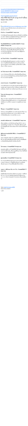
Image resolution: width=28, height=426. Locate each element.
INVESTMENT (17, 9)
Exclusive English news (6, 12)
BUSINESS (11, 9)
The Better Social (14, 11)
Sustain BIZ (4, 11)
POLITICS (6, 9)
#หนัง (10, 187)
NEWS (8, 11)
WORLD (22, 9)
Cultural (15, 16)
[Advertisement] (14, 252)
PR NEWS (14, 12)
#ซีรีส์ (13, 187)
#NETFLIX (6, 187)
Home (2, 9)
